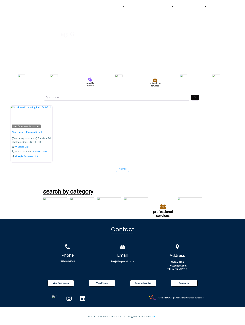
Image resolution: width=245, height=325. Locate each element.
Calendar (152, 6)
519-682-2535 (40, 151)
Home (89, 6)
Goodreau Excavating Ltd (28, 132)
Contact (184, 6)
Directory (136, 6)
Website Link (22, 146)
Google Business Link (26, 156)
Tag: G (65, 34)
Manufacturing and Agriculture (26, 126)
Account (199, 6)
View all (122, 168)
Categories (116, 6)
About (101, 6)
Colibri (153, 316)
